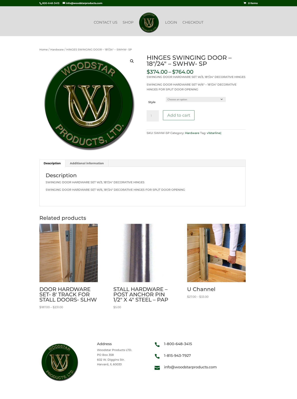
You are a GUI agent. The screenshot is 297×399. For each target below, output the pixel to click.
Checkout (192, 23)
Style (152, 102)
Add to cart (178, 115)
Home (43, 49)
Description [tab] (52, 163)
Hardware (57, 49)
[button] (132, 61)
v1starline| (214, 133)
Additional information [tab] (87, 163)
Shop (128, 23)
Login (171, 23)
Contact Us (105, 23)
